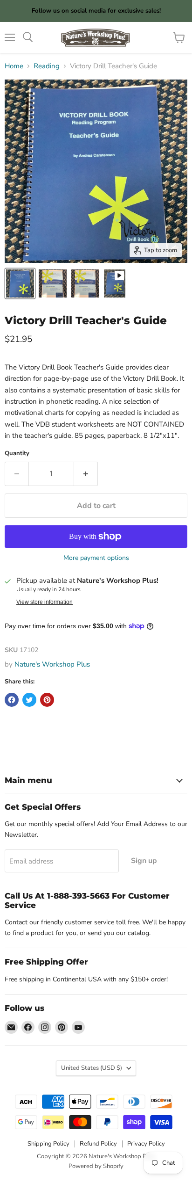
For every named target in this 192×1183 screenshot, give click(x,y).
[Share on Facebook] (12, 700)
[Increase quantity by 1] (86, 474)
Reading (47, 66)
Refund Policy (98, 1143)
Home (14, 66)
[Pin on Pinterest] (47, 700)
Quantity (17, 453)
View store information (44, 602)
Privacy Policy (146, 1143)
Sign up (144, 861)
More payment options (96, 558)
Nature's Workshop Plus (52, 664)
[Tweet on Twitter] (29, 700)
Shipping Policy (48, 1143)
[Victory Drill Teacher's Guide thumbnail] (20, 283)
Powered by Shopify (96, 1166)
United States (91, 1068)
